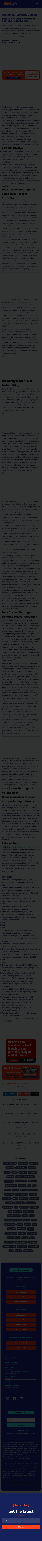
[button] (39, 1496)
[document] (21, 770)
